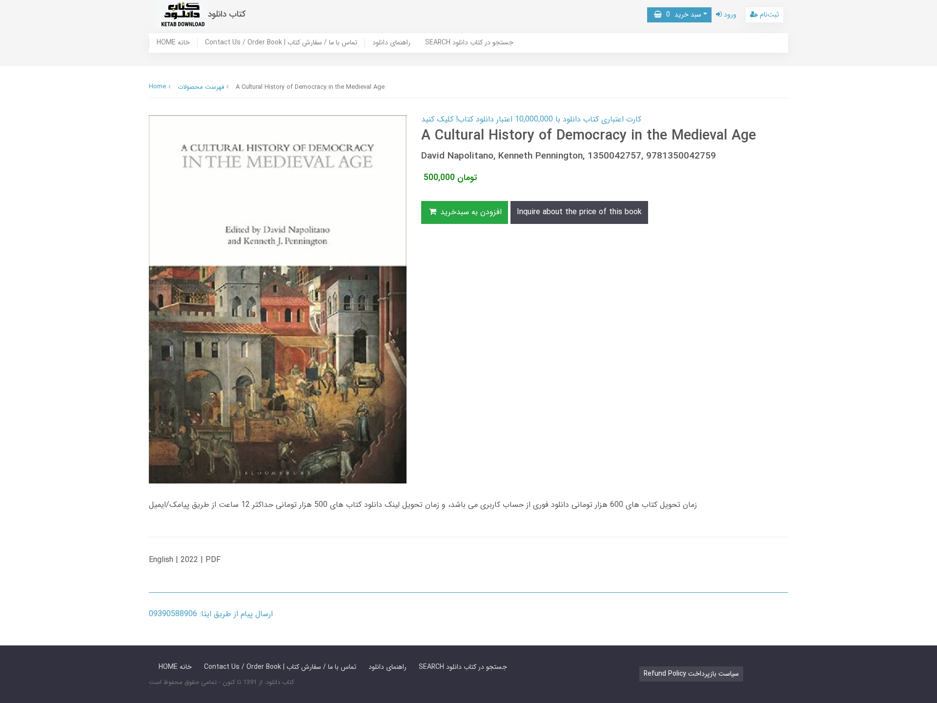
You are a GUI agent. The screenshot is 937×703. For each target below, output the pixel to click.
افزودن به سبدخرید (470, 212)
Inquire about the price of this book (579, 212)
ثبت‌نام (768, 14)
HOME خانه (173, 43)
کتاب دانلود (227, 14)
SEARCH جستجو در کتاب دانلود (469, 43)
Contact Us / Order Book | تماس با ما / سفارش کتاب (281, 43)
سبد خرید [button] (681, 14)
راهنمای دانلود (391, 43)
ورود (729, 14)
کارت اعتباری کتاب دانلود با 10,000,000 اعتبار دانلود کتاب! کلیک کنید (531, 119)
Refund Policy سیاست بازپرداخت (691, 673)
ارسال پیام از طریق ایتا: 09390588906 (211, 614)
